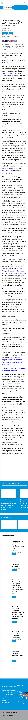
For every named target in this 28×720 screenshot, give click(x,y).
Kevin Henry (7, 30)
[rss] (26, 695)
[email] (13, 41)
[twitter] (5, 41)
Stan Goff (14, 593)
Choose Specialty (7, 7)
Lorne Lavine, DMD (17, 637)
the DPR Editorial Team (18, 657)
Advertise (9, 686)
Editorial (13, 686)
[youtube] (24, 695)
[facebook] (3, 41)
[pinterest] (10, 41)
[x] (26, 693)
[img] (14, 2)
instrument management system (15, 273)
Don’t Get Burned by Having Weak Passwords (18, 634)
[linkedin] (8, 41)
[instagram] (26, 698)
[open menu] (2, 3)
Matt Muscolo (15, 550)
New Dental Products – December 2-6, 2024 (18, 653)
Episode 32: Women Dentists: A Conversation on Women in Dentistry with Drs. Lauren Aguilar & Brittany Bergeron (18, 612)
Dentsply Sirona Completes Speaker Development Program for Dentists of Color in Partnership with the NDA (18, 585)
